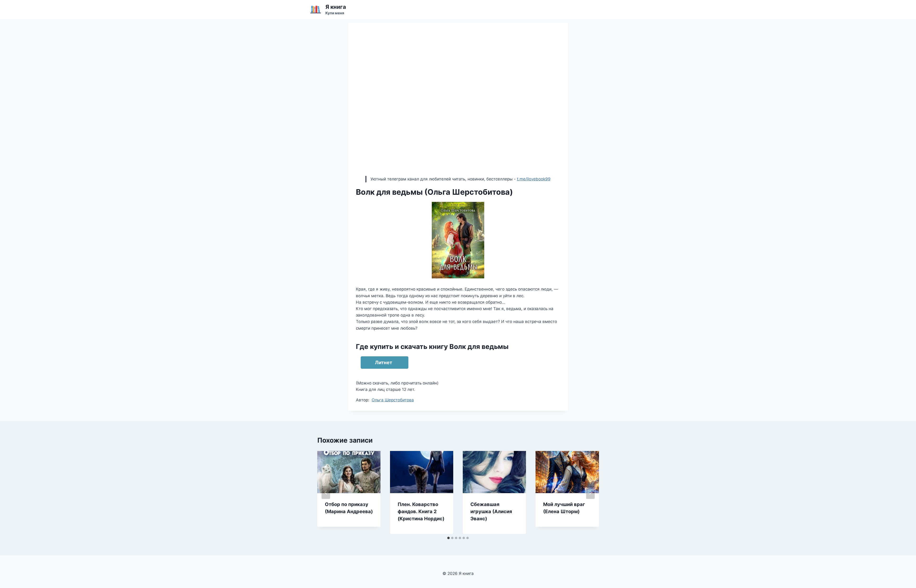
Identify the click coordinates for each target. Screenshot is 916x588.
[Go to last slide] (326, 492)
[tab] (448, 538)
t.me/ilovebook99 (534, 179)
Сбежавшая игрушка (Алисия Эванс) (491, 511)
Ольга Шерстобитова (393, 400)
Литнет (383, 362)
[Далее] (590, 492)
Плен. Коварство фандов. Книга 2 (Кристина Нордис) (421, 511)
